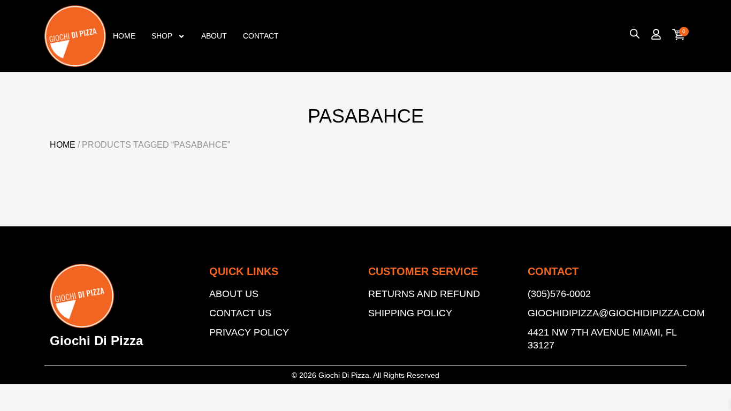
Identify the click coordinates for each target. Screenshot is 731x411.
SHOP (161, 36)
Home (62, 144)
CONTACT (261, 36)
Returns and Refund (424, 293)
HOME (124, 36)
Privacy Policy (249, 332)
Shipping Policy (410, 313)
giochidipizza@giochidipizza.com (605, 313)
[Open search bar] (634, 34)
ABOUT (214, 36)
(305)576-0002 (559, 293)
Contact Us (240, 313)
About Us (233, 293)
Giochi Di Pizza (96, 340)
